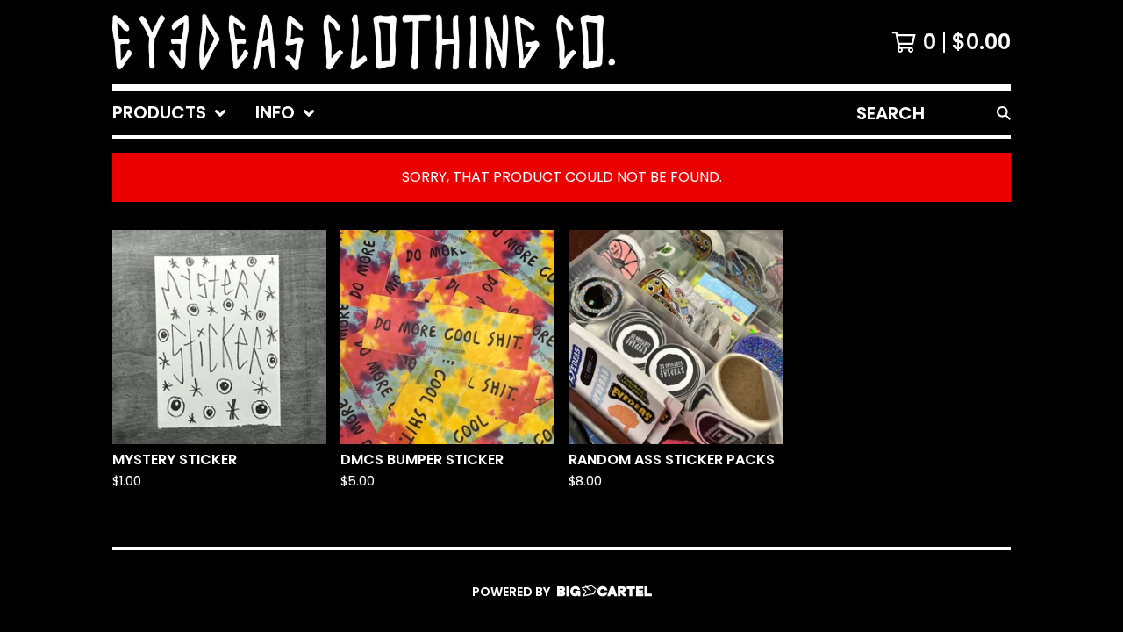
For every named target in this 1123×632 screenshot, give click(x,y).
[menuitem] (169, 113)
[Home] (363, 42)
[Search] (1004, 113)
